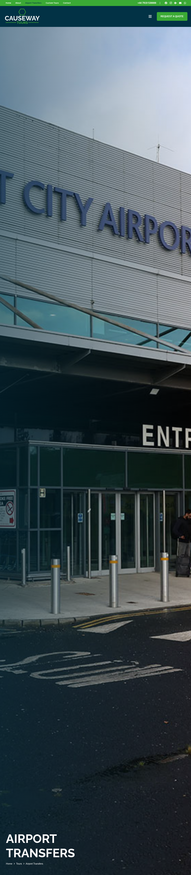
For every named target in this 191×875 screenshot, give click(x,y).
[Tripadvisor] (175, 3)
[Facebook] (166, 3)
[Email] (180, 3)
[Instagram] (170, 3)
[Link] (22, 16)
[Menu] (150, 16)
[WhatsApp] (185, 3)
